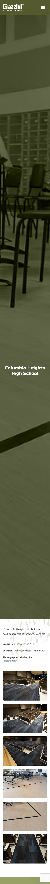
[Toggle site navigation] (43, 7)
